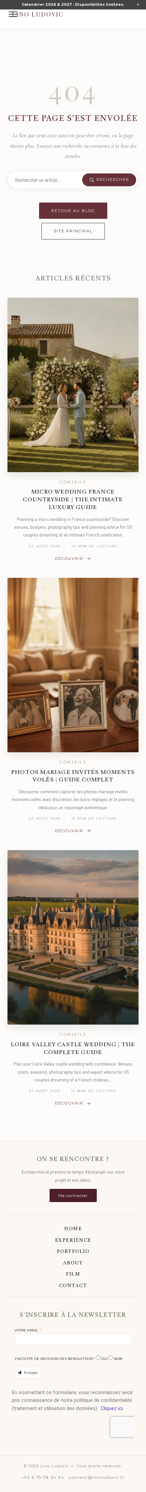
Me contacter (73, 1195)
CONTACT (73, 1285)
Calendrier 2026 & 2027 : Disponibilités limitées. (73, 4)
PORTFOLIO (73, 1251)
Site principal (73, 231)
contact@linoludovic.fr (97, 1477)
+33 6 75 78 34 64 (43, 1477)
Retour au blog (73, 210)
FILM (73, 1274)
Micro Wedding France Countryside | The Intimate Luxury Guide (73, 499)
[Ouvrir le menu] (12, 14)
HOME (73, 1228)
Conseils (73, 482)
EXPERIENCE (73, 1240)
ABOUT (73, 1263)
